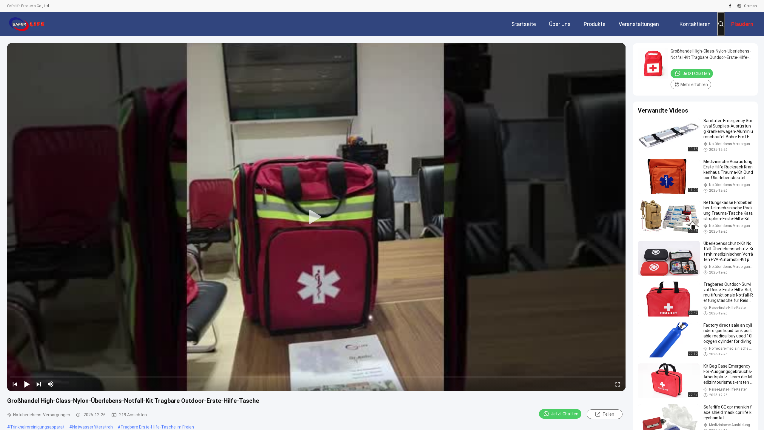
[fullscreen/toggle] (618, 384)
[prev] (15, 384)
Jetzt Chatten (564, 413)
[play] (316, 217)
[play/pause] (27, 384)
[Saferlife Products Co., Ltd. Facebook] (730, 6)
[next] (39, 384)
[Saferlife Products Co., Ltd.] (26, 24)
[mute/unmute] (51, 384)
